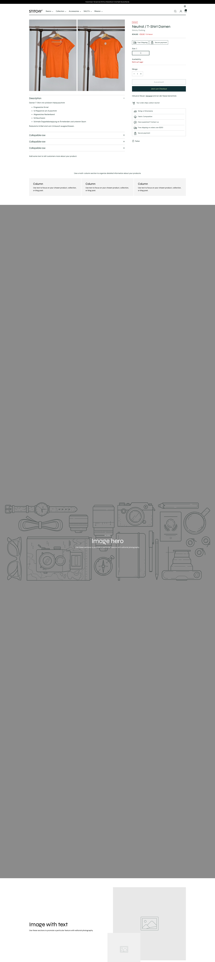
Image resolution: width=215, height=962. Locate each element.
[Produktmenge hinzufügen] (141, 74)
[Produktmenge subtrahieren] (134, 74)
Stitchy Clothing (138, 30)
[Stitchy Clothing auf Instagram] (185, 6)
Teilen (137, 141)
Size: (134, 49)
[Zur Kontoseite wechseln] (180, 11)
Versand (149, 96)
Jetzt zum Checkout (159, 89)
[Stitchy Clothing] (36, 11)
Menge (135, 69)
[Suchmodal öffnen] (175, 11)
